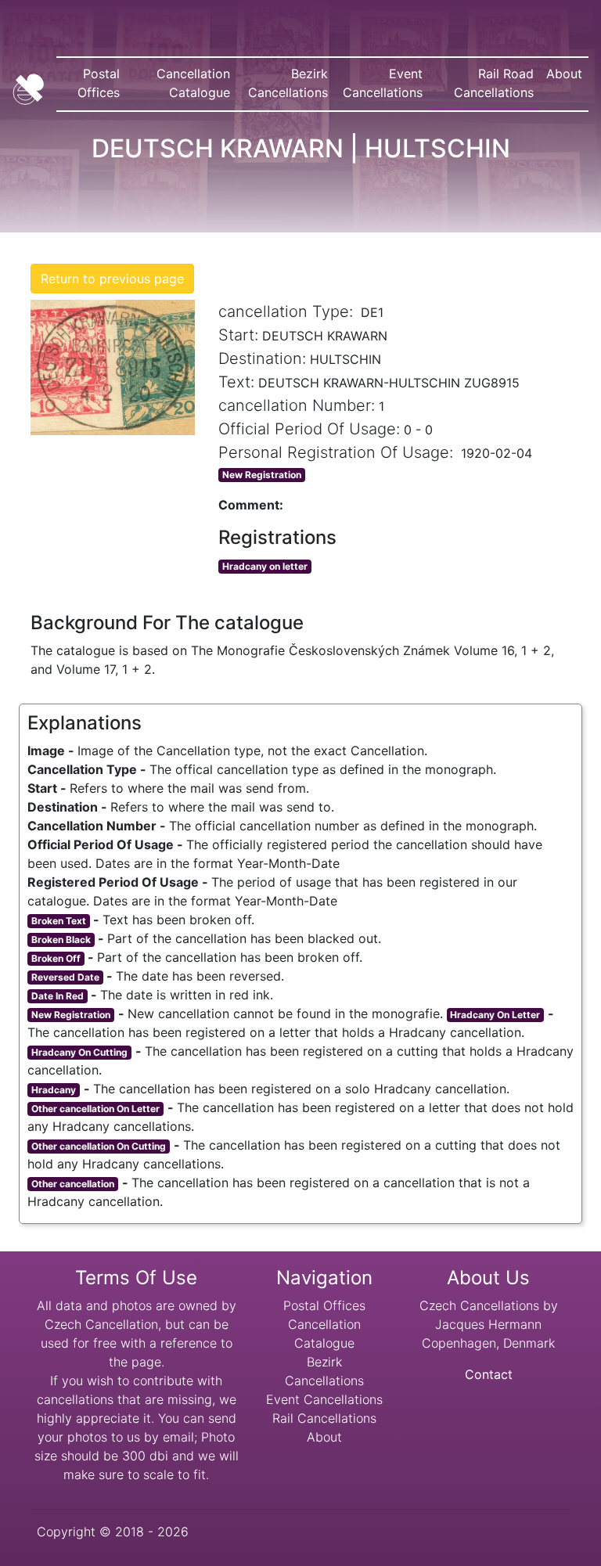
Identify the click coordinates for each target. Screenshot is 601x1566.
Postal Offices (98, 83)
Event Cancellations (383, 83)
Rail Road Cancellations (497, 83)
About (564, 73)
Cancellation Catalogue (193, 83)
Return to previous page (112, 278)
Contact (489, 1374)
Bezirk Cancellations (288, 83)
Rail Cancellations (324, 1418)
